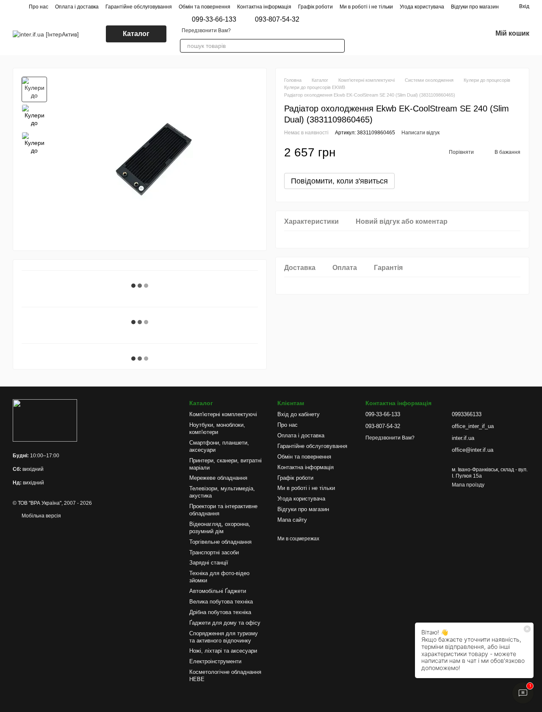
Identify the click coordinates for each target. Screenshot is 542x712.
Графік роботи (315, 7)
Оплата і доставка (77, 7)
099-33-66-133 (214, 19)
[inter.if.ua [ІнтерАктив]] (45, 420)
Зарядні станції (208, 562)
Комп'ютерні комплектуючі (223, 414)
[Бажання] (463, 34)
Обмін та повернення (204, 7)
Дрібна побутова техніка (220, 612)
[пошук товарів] (338, 46)
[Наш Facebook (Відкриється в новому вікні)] (402, 34)
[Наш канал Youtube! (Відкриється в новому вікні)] (412, 34)
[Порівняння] (441, 34)
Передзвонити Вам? (206, 30)
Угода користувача (422, 7)
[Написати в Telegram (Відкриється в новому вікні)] (371, 34)
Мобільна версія (40, 516)
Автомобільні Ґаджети (217, 591)
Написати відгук (420, 133)
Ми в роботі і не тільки (366, 7)
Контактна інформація (264, 7)
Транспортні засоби (214, 552)
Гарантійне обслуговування (138, 7)
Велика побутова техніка (221, 601)
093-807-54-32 (277, 19)
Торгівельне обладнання (220, 542)
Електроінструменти (215, 661)
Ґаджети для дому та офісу (224, 623)
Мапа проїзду (468, 485)
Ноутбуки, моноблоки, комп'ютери (217, 428)
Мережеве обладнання (218, 478)
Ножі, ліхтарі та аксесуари (223, 651)
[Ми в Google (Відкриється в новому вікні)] (392, 34)
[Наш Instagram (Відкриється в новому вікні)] (382, 34)
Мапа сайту (292, 520)
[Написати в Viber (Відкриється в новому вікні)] (361, 34)
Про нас (38, 7)
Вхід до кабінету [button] (298, 414)
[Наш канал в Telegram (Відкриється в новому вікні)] (422, 34)
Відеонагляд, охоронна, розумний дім (219, 527)
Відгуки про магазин (475, 7)
